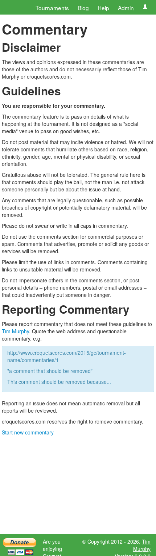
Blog (83, 8)
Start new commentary (28, 432)
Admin (126, 8)
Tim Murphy (15, 331)
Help (103, 8)
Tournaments (52, 8)
